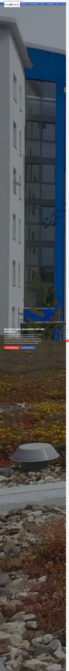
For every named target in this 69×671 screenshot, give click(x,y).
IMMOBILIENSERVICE (34, 3)
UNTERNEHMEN (50, 3)
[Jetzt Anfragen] (67, 330)
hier (23, 1)
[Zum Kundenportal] (67, 341)
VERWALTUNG (24, 3)
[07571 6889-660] (67, 335)
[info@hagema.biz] (67, 332)
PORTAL (58, 3)
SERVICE (42, 3)
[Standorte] (67, 338)
